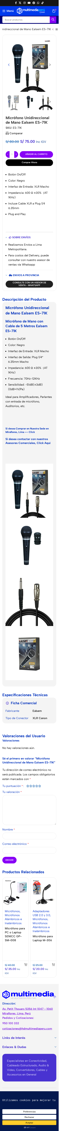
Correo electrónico (15, 844)
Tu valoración (12, 792)
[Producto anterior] (53, 29)
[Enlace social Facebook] (16, 2)
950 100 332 (10, 1023)
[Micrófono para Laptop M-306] (43, 892)
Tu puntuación (12, 786)
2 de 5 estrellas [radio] (30, 786)
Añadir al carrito (36, 154)
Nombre (8, 829)
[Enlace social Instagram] (24, 2)
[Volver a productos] (56, 29)
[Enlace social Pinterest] (34, 2)
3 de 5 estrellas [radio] (33, 786)
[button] (9, 65)
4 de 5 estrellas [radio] (36, 786)
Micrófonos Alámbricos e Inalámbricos (13, 919)
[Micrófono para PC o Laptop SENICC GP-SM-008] (15, 892)
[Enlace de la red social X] (20, 2)
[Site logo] (31, 10)
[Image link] (29, 994)
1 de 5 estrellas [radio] (27, 786)
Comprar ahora (29, 162)
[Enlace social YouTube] (29, 2)
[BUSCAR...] (53, 19)
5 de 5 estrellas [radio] (39, 786)
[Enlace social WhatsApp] (38, 2)
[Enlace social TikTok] (42, 2)
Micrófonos (12, 911)
